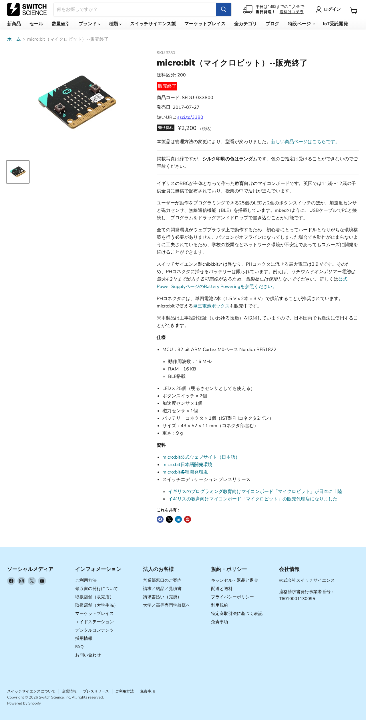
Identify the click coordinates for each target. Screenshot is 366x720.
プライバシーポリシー (232, 597)
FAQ (79, 647)
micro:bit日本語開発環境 (187, 464)
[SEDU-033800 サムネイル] (18, 172)
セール (36, 24)
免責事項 (219, 622)
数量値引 (61, 24)
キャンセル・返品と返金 (234, 580)
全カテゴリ (245, 24)
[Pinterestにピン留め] (187, 519)
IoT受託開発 (335, 24)
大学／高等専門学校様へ (166, 605)
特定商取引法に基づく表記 (236, 613)
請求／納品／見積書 (162, 588)
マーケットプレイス (205, 24)
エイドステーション (94, 622)
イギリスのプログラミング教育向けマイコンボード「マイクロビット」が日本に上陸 (255, 491)
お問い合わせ (88, 655)
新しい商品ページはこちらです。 (305, 142)
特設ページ (300, 24)
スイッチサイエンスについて (31, 691)
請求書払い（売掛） (162, 597)
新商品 (14, 24)
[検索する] (223, 9)
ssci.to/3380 (190, 117)
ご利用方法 (86, 580)
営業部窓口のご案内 (162, 580)
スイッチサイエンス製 (153, 24)
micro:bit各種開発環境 (185, 472)
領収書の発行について (96, 588)
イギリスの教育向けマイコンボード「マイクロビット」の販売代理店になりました (252, 499)
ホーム (14, 39)
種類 (114, 24)
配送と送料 (221, 588)
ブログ (272, 24)
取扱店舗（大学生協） (96, 605)
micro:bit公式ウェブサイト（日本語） (201, 457)
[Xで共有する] (169, 519)
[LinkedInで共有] (178, 519)
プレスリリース (96, 691)
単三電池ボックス (211, 306)
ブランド (88, 24)
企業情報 (69, 691)
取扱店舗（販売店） (94, 597)
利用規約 (219, 605)
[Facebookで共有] (160, 519)
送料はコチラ (292, 12)
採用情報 (83, 638)
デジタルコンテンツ (94, 630)
